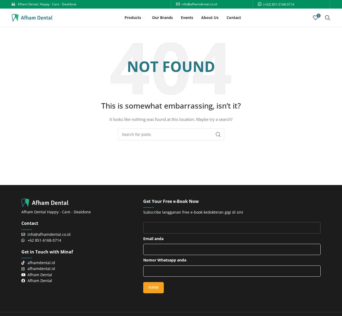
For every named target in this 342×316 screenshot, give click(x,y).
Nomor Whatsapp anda (164, 260)
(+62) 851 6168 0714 (278, 4)
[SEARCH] (218, 134)
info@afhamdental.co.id (199, 4)
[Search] (327, 17)
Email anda (153, 238)
